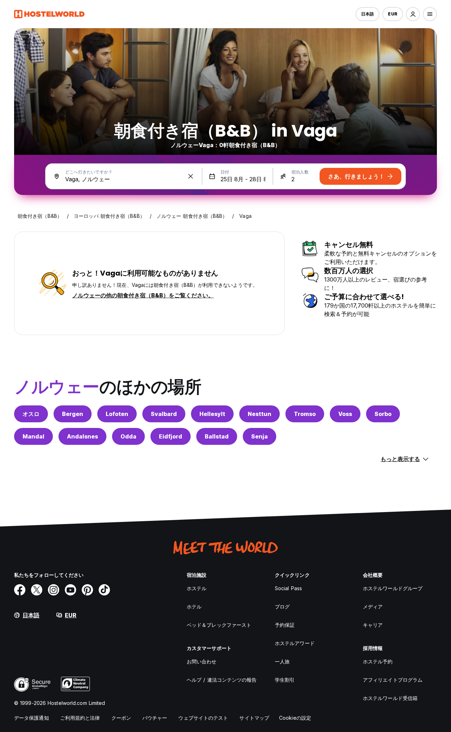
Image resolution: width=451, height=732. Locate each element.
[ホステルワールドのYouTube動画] (70, 589)
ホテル (194, 607)
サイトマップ (254, 718)
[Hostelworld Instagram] (53, 589)
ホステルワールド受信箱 (390, 698)
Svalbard (164, 413)
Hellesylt (212, 413)
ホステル (196, 588)
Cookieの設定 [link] (295, 718)
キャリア (373, 625)
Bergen (72, 413)
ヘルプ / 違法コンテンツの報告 (222, 680)
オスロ (31, 413)
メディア (373, 607)
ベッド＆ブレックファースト (219, 625)
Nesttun (259, 413)
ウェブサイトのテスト (203, 718)
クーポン (121, 718)
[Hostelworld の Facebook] (19, 589)
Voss (345, 413)
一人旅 (282, 661)
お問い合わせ (202, 661)
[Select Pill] (413, 14)
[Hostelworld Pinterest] (87, 589)
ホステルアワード (295, 643)
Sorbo (383, 413)
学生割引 (285, 680)
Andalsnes (82, 436)
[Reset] (190, 176)
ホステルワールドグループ (392, 588)
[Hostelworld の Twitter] (36, 589)
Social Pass (288, 588)
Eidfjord (170, 436)
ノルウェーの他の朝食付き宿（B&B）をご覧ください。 (143, 295)
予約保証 (285, 625)
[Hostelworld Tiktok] (104, 589)
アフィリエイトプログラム (392, 680)
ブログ (282, 607)
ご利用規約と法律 (80, 718)
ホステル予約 (378, 661)
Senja (259, 436)
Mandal (33, 436)
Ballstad (217, 436)
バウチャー (154, 718)
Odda (128, 436)
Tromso (305, 413)
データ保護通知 (31, 718)
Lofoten (117, 413)
